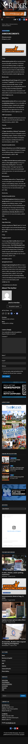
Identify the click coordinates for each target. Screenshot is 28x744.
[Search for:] (11, 699)
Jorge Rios (5, 579)
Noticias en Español (7, 661)
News (12, 475)
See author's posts (14, 306)
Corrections (5, 689)
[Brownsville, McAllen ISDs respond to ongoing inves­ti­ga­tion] (14, 635)
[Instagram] (24, 19)
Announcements (5, 30)
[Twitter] (22, 19)
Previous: (8, 318)
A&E (12, 465)
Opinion (4, 669)
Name (4, 355)
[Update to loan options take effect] (14, 613)
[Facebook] (20, 19)
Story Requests (5, 685)
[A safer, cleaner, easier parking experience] (14, 566)
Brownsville (5, 641)
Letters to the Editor (7, 687)
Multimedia (13, 458)
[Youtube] (26, 19)
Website (4, 366)
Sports (3, 664)
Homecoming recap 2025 (5, 476)
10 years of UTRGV (5, 459)
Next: (7, 322)
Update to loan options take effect (14, 623)
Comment (5, 336)
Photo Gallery (5, 674)
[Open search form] (17, 19)
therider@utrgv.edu (10, 726)
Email (3, 360)
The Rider (5, 548)
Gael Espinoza (6, 648)
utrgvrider (11, 548)
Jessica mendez (7, 37)
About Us (4, 691)
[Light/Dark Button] (14, 19)
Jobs (3, 693)
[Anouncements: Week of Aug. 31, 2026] (14, 590)
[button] (2, 19)
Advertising (5, 683)
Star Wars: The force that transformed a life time (5, 468)
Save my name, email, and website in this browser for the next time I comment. (13, 372)
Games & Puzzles (6, 672)
